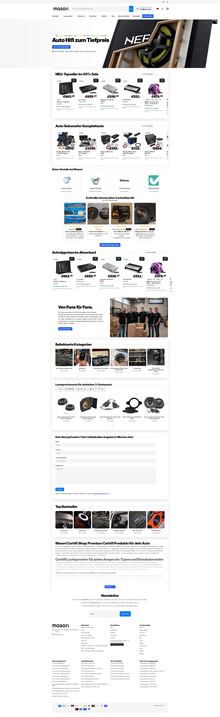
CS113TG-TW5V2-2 (63, 102)
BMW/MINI (71, 389)
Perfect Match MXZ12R (149, 152)
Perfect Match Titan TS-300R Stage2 (63, 152)
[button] (167, 9)
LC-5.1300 (82, 100)
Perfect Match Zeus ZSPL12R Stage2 (129, 152)
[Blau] (167, 99)
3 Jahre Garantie (73, 51)
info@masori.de (59, 634)
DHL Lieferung (59, 51)
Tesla (102, 389)
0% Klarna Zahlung (89, 51)
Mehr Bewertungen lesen (110, 245)
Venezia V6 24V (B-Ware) (107, 100)
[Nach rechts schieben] (163, 74)
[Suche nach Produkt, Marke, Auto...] (131, 9)
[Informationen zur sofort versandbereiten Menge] (69, 106)
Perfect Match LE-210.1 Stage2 (85, 152)
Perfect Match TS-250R (107, 152)
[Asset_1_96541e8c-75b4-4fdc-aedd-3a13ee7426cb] (60, 627)
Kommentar (59, 465)
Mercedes (83, 389)
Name (57, 442)
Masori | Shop (161, 705)
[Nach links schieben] (158, 74)
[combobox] (102, 9)
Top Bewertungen (153, 188)
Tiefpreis (98, 40)
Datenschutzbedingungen (129, 606)
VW (93, 389)
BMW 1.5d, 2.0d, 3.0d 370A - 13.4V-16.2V (152, 102)
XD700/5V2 (127, 100)
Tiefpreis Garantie (95, 188)
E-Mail (58, 450)
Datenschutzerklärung (100, 493)
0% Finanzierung (124, 188)
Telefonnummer (60, 457)
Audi (60, 389)
